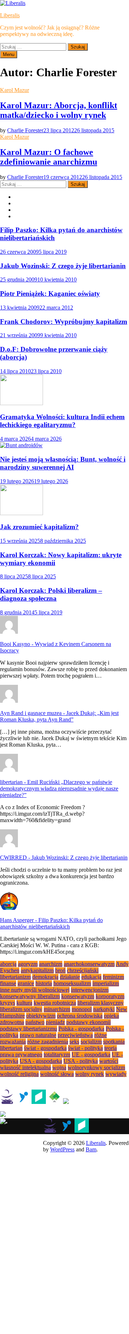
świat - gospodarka (45, 1048)
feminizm (113, 977)
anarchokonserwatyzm (89, 964)
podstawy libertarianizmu (28, 1029)
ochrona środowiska (79, 1016)
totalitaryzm (57, 1054)
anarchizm (50, 964)
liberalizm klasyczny (100, 1003)
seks (74, 1042)
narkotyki (104, 1009)
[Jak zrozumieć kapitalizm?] (21, 513)
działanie (70, 977)
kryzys (7, 1003)
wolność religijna (19, 1074)
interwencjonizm (90, 990)
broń (60, 970)
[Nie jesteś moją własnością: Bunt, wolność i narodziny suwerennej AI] (21, 445)
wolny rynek (89, 1074)
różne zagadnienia (47, 1042)
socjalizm (91, 1042)
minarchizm (57, 1009)
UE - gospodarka (91, 1054)
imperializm (105, 983)
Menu (8, 54)
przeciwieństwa (75, 1035)
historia (43, 983)
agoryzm (28, 964)
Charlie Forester (25, 130)
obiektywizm (41, 1016)
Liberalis (10, 15)
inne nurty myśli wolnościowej (35, 990)
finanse (8, 983)
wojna (59, 1067)
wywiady (115, 1074)
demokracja (45, 977)
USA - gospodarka (41, 1061)
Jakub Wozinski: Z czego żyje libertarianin (63, 266)
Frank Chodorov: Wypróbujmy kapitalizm (63, 321)
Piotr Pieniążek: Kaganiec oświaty (50, 293)
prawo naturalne (38, 1035)
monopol (82, 1009)
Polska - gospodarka (81, 1029)
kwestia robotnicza (55, 1003)
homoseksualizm (72, 983)
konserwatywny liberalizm (30, 996)
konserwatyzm (77, 996)
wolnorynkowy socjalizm (96, 1067)
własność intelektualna (25, 1067)
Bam (91, 1149)
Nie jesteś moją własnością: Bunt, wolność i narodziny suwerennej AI (62, 463)
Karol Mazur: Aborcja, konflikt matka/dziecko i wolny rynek (58, 110)
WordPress (62, 1149)
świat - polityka (85, 1048)
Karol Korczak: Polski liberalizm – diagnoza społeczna (51, 594)
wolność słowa (57, 1074)
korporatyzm (110, 996)
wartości (108, 1061)
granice (26, 983)
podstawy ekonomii (88, 1022)
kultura (24, 1003)
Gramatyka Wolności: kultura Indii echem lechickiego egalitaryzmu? (62, 420)
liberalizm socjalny (21, 1009)
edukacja (91, 977)
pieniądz (55, 1022)
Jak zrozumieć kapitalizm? (39, 527)
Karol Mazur (14, 90)
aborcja (8, 964)
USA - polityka (80, 1061)
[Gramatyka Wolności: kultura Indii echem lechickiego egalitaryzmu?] (21, 403)
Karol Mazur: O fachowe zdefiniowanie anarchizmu (48, 156)
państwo (34, 1022)
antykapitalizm (37, 970)
